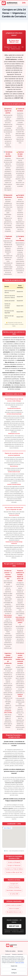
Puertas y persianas (17, 954)
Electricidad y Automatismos (14, 890)
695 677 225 (14, 926)
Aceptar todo (14, 966)
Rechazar (14, 969)
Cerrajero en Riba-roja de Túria (14, 872)
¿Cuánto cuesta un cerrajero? (14, 905)
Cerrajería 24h (14, 883)
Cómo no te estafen (14, 908)
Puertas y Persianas (14, 887)
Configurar (14, 972)
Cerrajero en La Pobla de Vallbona (14, 869)
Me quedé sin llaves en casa (14, 912)
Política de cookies (10, 951)
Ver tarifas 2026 (14, 894)
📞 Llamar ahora (14, 41)
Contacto (7, 954)
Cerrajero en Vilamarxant (14, 865)
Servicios (20, 951)
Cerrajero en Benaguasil (14, 862)
